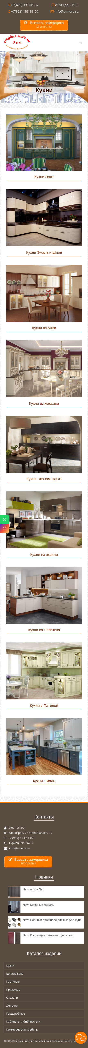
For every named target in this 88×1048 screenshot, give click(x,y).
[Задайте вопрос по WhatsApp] (4, 519)
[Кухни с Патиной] (44, 670)
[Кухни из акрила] (44, 519)
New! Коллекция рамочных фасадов (48, 935)
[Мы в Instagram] (4, 528)
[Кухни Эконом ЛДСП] (44, 444)
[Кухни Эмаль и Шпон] (44, 217)
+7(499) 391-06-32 (24, 5)
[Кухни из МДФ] (44, 293)
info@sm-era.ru (19, 848)
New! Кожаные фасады (38, 905)
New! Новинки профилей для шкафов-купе (52, 920)
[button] (81, 1038)
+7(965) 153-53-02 (24, 11)
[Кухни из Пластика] (44, 595)
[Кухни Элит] (44, 142)
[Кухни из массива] (44, 368)
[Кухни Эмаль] (44, 746)
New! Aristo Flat (33, 889)
